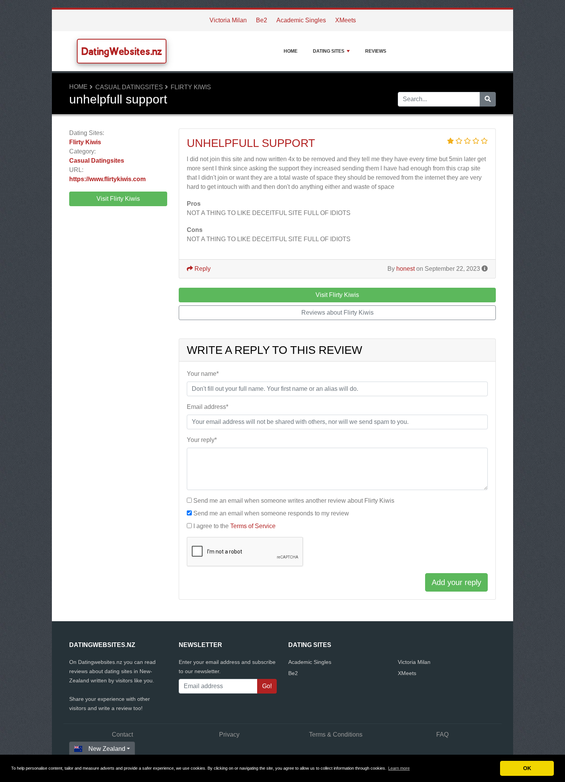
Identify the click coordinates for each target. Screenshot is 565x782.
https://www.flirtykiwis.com (107, 179)
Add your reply (456, 582)
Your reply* (202, 440)
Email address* (207, 407)
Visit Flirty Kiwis (118, 198)
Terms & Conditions (335, 734)
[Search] (488, 99)
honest (405, 268)
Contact (122, 734)
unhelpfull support (251, 143)
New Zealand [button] (106, 748)
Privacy (229, 734)
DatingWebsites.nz (121, 51)
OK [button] (527, 768)
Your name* (203, 373)
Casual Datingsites (129, 87)
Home (290, 51)
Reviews (375, 51)
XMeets (345, 20)
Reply (202, 268)
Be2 (261, 20)
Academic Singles (301, 20)
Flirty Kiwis (191, 87)
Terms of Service (253, 526)
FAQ (442, 734)
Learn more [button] (399, 768)
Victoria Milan (228, 20)
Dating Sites (328, 51)
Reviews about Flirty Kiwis (337, 312)
